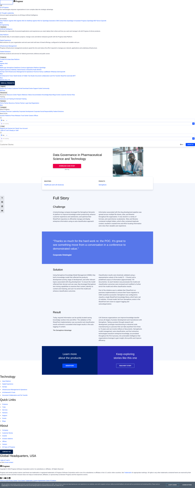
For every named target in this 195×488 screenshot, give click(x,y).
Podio (34, 70)
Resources (3, 92)
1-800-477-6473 (5, 130)
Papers (19, 95)
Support (2, 86)
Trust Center (24, 115)
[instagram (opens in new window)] (7, 478)
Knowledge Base (47, 95)
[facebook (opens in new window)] (1, 478)
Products (3, 57)
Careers (31, 115)
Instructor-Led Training (7, 99)
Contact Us (190, 144)
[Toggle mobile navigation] (1, 141)
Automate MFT (38, 77)
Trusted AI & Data (5, 59)
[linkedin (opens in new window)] (10, 478)
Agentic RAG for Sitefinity (24, 21)
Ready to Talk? (14, 130)
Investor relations (7, 438)
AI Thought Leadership (7, 13)
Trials (4, 407)
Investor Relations (5, 115)
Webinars (24, 95)
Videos (30, 95)
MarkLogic (3, 67)
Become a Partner (14, 103)
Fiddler (25, 76)
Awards (4, 436)
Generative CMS (54, 21)
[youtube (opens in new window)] (5, 478)
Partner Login (24, 103)
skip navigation (6, 2)
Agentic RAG (13, 21)
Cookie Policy (5, 485)
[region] (97, 485)
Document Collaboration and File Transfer (15, 395)
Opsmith (53, 22)
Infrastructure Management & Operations (20, 72)
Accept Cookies (172, 484)
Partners (3, 101)
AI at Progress (4, 7)
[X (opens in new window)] (3, 478)
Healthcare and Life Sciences (54, 185)
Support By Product (6, 88)
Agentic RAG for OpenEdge (41, 21)
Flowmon (36, 72)
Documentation (37, 95)
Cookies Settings (187, 484)
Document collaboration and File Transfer (47, 76)
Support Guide (37, 88)
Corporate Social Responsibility (43, 111)
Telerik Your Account (21, 128)
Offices (36, 115)
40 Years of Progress (8, 447)
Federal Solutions (5, 51)
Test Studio (31, 76)
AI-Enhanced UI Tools (6, 76)
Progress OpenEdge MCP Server (91, 21)
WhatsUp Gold (55, 72)
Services (2, 90)
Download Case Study (67, 166)
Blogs (54, 95)
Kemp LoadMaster (45, 72)
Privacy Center (12, 480)
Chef (6, 72)
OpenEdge (42, 67)
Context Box (63, 21)
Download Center (27, 88)
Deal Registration (19, 104)
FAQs (73, 95)
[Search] (1, 118)
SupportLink (3, 128)
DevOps (2, 72)
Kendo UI (24, 70)
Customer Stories (66, 95)
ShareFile (30, 70)
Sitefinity (13, 70)
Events (58, 95)
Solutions (3, 27)
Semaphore (10, 67)
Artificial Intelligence (6, 29)
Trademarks (127, 472)
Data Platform (4, 21)
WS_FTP (7, 80)
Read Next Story (125, 366)
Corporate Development (26, 111)
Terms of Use (4, 480)
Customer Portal (17, 88)
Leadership (15, 111)
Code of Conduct (51, 480)
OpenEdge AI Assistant (74, 21)
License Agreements (39, 480)
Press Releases (16, 115)
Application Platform (32, 67)
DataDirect (17, 67)
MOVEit (39, 70)
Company (3, 107)
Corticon (23, 67)
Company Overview (6, 111)
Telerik (19, 70)
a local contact (8, 462)
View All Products (7, 83)
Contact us (6, 452)
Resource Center (12, 95)
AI (1, 5)
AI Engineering (4, 25)
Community (45, 88)
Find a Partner (4, 103)
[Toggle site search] (1, 133)
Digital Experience (5, 40)
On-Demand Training (20, 99)
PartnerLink (11, 128)
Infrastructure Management (8, 46)
